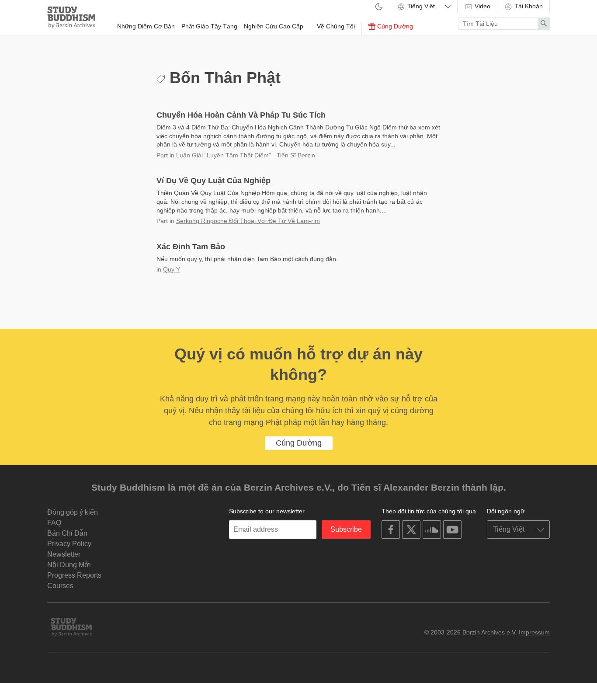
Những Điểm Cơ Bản (146, 26)
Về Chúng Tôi (336, 26)
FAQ (54, 522)
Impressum (534, 632)
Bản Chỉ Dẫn (67, 533)
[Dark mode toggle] (379, 7)
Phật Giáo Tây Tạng (209, 26)
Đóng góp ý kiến (72, 512)
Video (481, 6)
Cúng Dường (394, 26)
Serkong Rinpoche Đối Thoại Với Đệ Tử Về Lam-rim (248, 220)
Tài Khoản (528, 6)
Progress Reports (74, 575)
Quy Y (171, 269)
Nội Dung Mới (69, 564)
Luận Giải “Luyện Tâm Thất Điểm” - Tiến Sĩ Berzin (245, 155)
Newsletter (63, 554)
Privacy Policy (69, 543)
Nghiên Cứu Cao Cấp (273, 26)
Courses (60, 585)
